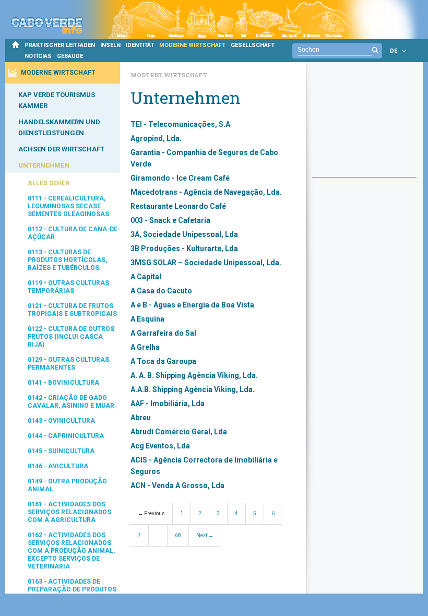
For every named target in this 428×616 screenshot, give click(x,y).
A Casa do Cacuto (161, 291)
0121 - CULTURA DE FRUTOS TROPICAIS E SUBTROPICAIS (72, 309)
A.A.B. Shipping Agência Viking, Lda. (192, 389)
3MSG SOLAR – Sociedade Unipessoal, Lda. (205, 262)
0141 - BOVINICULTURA (63, 382)
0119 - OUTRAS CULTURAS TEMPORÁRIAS (68, 286)
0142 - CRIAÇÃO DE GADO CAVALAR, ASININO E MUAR (71, 401)
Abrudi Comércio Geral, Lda (178, 432)
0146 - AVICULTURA (58, 466)
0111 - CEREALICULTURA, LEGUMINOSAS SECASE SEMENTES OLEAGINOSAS (68, 206)
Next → (204, 535)
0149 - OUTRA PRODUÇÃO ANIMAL (67, 485)
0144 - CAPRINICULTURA (66, 436)
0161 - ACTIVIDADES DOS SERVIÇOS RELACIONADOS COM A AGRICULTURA (69, 512)
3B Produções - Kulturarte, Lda (184, 248)
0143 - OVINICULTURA (61, 420)
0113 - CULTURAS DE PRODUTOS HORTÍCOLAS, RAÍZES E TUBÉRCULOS (67, 259)
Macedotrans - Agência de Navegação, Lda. (206, 192)
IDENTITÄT (140, 45)
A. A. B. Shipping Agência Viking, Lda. (194, 375)
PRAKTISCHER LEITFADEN (60, 45)
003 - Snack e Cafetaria (170, 220)
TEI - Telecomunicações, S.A (180, 124)
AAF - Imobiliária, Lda (167, 403)
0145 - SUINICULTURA (61, 451)
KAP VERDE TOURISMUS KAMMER (56, 100)
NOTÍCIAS (38, 56)
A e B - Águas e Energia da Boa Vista (192, 305)
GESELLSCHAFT (253, 45)
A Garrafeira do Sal (163, 333)
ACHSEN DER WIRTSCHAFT (61, 149)
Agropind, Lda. (156, 138)
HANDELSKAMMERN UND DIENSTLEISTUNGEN (59, 127)
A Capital (145, 277)
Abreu (140, 417)
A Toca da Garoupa (163, 361)
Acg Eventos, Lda (160, 446)
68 (178, 535)
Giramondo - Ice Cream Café (180, 178)
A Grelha (145, 347)
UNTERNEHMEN (43, 165)
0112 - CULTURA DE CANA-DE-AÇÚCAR (74, 233)
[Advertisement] (364, 125)
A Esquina (147, 319)
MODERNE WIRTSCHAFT (192, 45)
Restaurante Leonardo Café (178, 206)
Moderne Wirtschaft (168, 75)
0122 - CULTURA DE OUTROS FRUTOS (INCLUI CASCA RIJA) (71, 336)
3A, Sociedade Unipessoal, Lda (184, 234)
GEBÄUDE (70, 56)
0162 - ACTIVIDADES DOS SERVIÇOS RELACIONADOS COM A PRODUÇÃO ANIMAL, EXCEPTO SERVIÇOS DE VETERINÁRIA (71, 550)
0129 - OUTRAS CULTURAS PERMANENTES (68, 363)
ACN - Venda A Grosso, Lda (177, 485)
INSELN (110, 45)
